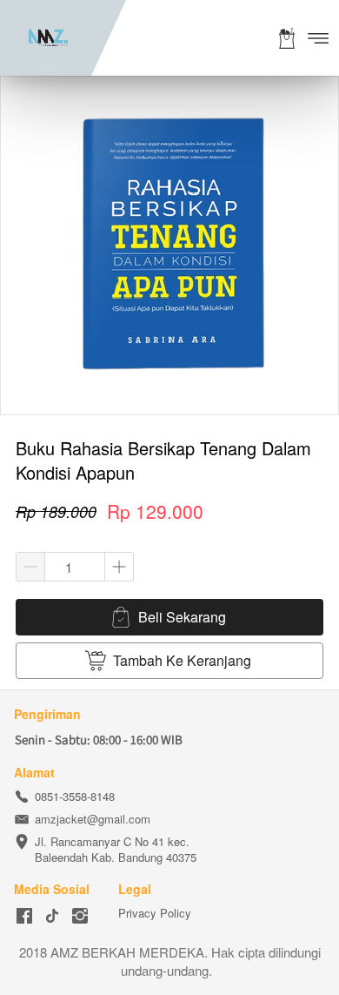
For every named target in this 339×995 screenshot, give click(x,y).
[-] (24, 916)
